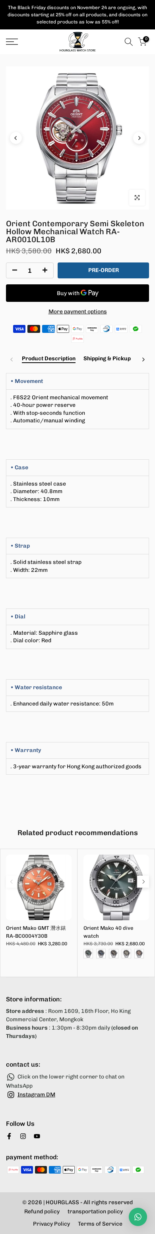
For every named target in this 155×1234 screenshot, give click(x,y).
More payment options (77, 311)
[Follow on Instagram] (23, 1136)
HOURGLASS (62, 1202)
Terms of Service (100, 1223)
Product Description (49, 359)
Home (13, 59)
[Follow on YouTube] (37, 1136)
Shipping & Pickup (107, 359)
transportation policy (95, 1211)
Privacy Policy (51, 1223)
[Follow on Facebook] (9, 1136)
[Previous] (16, 138)
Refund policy (42, 1211)
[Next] (139, 138)
